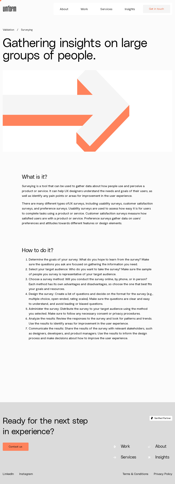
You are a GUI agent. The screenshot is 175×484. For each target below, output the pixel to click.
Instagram (26, 474)
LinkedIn (8, 474)
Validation (8, 29)
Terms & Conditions (135, 474)
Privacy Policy (163, 474)
